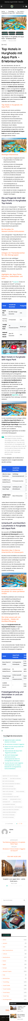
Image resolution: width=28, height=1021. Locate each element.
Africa (14, 940)
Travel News (14, 992)
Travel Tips (14, 996)
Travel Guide (14, 985)
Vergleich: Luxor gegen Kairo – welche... (21, 1008)
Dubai (14, 961)
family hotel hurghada (8, 791)
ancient (14, 943)
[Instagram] (16, 11)
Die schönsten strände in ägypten (14, 744)
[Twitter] (14, 11)
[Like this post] (17, 824)
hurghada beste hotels (15, 799)
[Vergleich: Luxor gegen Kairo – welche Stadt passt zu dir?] (14, 868)
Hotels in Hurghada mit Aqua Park (11, 796)
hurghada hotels (17, 801)
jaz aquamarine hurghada (9, 804)
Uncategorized (14, 999)
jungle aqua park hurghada (9, 812)
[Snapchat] (26, 11)
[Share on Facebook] (19, 824)
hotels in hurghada (7, 794)
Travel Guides (14, 989)
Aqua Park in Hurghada (15, 778)
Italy (14, 975)
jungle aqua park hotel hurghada (11, 809)
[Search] (23, 6)
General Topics (14, 971)
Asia (14, 947)
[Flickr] (19, 11)
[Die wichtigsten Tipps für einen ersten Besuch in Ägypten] (13, 1016)
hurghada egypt (6, 801)
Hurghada (16, 282)
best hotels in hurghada (8, 781)
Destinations (14, 957)
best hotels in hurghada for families (11, 783)
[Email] (25, 11)
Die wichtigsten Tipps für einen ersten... (21, 1016)
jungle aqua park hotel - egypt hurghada (12, 807)
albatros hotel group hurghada (10, 776)
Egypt (14, 964)
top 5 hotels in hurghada (8, 814)
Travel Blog (14, 982)
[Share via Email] (21, 824)
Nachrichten (14, 978)
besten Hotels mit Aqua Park (9, 789)
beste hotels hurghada (8, 786)
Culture (14, 954)
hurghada (5, 799)
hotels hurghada (20, 791)
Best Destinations (14, 950)
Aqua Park (15, 395)
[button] (3, 873)
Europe (14, 968)
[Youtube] (23, 11)
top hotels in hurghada (8, 817)
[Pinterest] (18, 11)
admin (4, 40)
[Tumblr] (21, 11)
